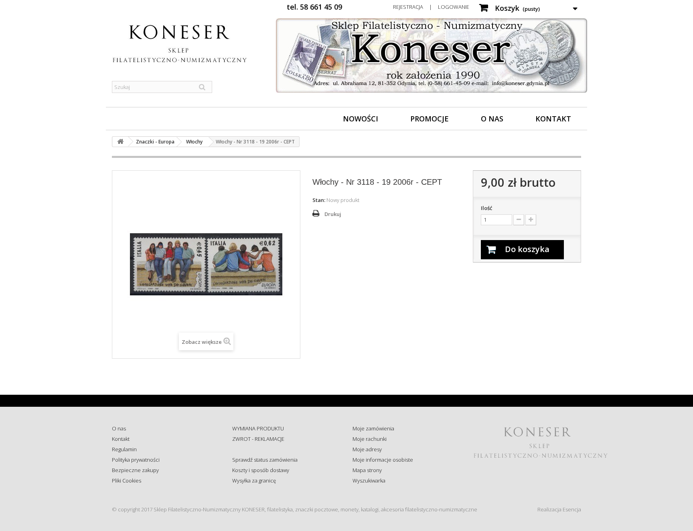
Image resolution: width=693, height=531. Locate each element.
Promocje (429, 118)
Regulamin (124, 449)
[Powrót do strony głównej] (120, 142)
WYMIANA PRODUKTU (258, 428)
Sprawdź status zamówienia (265, 459)
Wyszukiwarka (369, 480)
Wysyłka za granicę (254, 480)
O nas (492, 118)
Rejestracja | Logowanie (431, 6)
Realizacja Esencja (559, 509)
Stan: (318, 200)
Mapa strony (367, 470)
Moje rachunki (370, 438)
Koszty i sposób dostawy (260, 470)
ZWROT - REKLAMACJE (258, 438)
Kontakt (553, 118)
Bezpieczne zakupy (135, 470)
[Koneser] (186, 43)
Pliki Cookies (126, 480)
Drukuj (332, 214)
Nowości (360, 118)
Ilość (486, 208)
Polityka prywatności (136, 459)
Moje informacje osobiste (383, 459)
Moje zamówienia (373, 428)
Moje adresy (367, 449)
